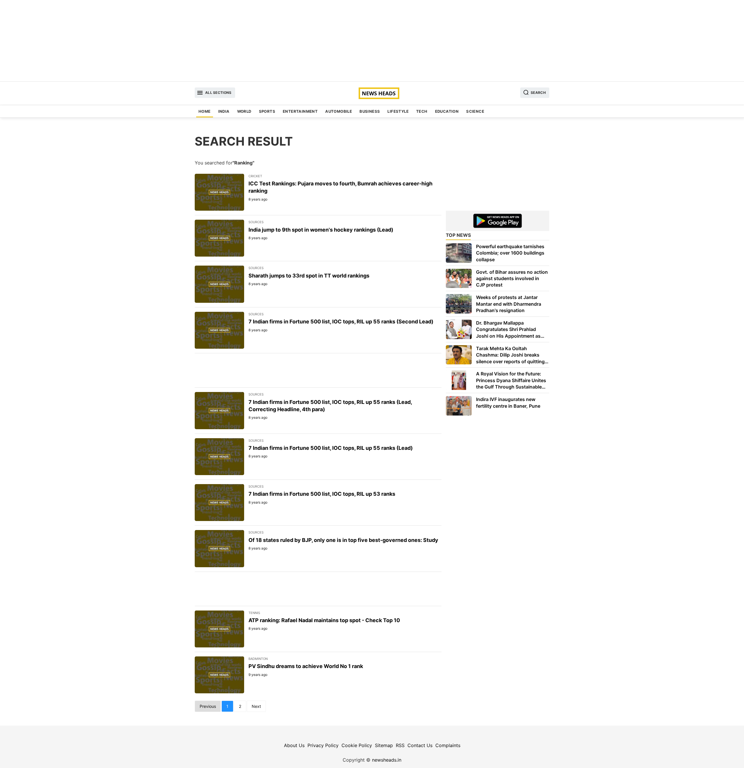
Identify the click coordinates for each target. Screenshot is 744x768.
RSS (400, 745)
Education (447, 111)
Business (370, 111)
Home (204, 111)
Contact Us (419, 745)
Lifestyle (398, 111)
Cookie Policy (356, 745)
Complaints (447, 745)
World (244, 111)
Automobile (338, 111)
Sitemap (384, 745)
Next (256, 706)
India (224, 111)
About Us (294, 745)
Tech (422, 111)
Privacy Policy (323, 745)
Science (475, 111)
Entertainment (300, 111)
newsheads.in (386, 760)
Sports (267, 111)
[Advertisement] (372, 40)
